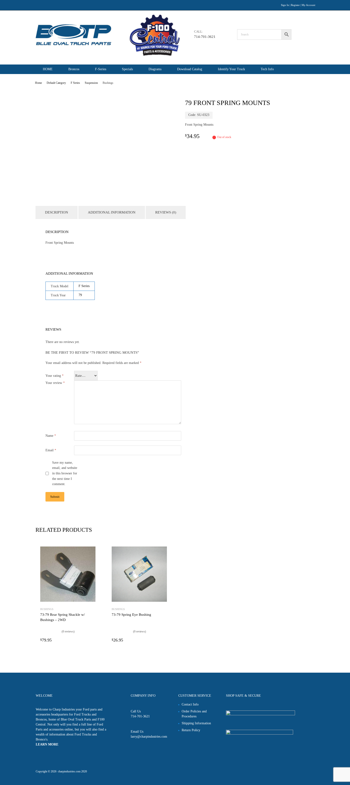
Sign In (285, 5)
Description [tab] (56, 212)
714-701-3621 (204, 37)
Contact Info (190, 704)
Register (295, 5)
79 (80, 295)
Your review (55, 383)
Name (50, 435)
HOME (48, 69)
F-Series (100, 69)
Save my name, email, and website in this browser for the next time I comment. (64, 473)
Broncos (73, 69)
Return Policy (191, 730)
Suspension (91, 82)
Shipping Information (196, 723)
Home (38, 82)
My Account (308, 5)
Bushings (46, 609)
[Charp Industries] (107, 55)
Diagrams (155, 69)
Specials (127, 69)
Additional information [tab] (111, 212)
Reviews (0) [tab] (165, 212)
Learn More (47, 744)
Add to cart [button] (92, 640)
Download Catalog (189, 69)
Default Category (56, 82)
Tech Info (267, 69)
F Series (75, 82)
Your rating (54, 376)
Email (50, 450)
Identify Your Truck (231, 69)
